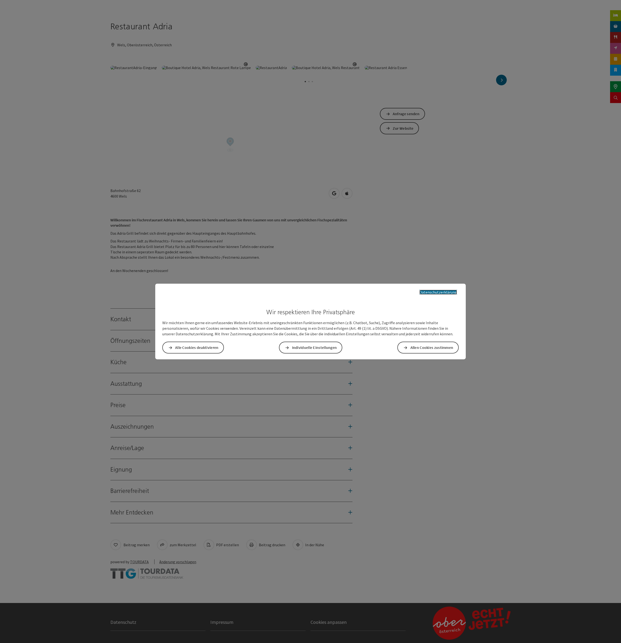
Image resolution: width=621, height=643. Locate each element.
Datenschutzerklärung (438, 292)
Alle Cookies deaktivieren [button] (197, 347)
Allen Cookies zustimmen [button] (431, 347)
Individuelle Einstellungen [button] (314, 347)
